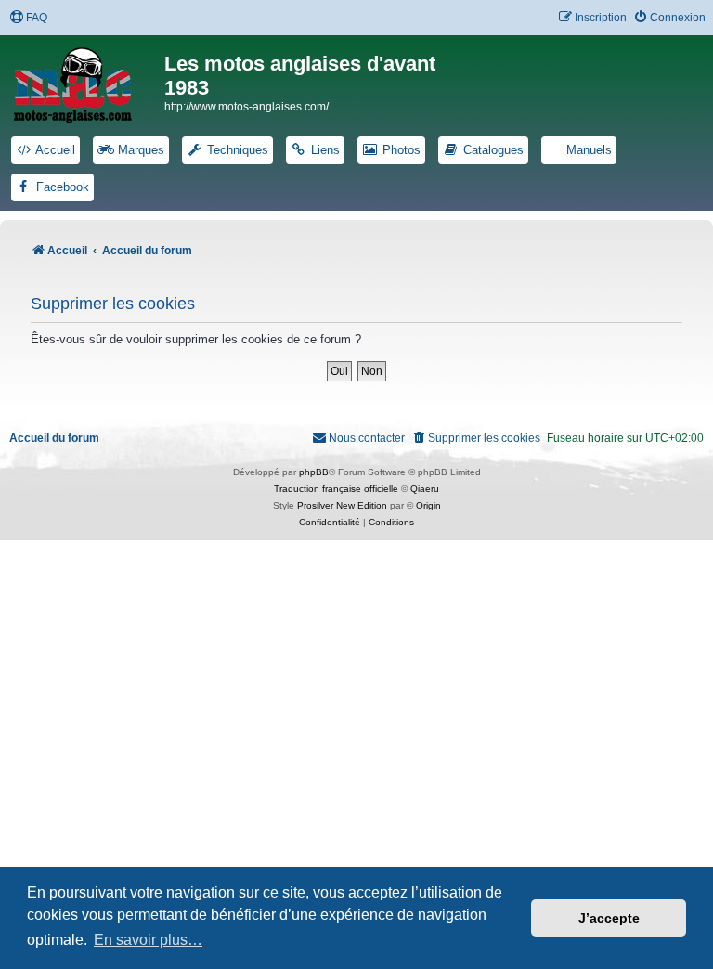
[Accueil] (84, 81)
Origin (428, 505)
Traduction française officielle (336, 489)
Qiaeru (424, 489)
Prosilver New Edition (342, 505)
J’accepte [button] (609, 918)
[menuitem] (28, 18)
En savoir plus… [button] (148, 940)
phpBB (314, 472)
